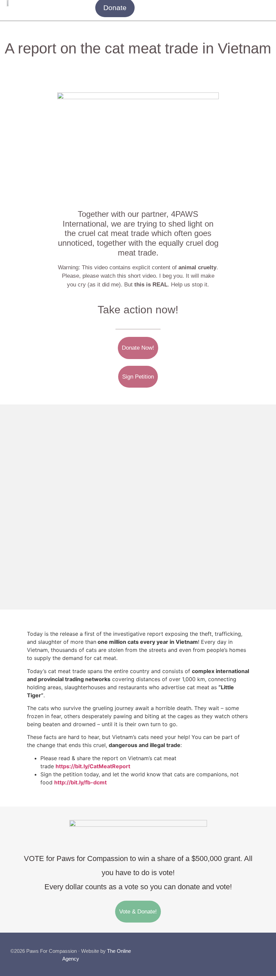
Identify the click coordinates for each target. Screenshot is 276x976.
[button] (264, 7)
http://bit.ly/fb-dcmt (80, 782)
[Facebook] (222, 948)
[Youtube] (249, 948)
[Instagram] (236, 948)
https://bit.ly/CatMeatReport (93, 766)
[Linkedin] (263, 948)
